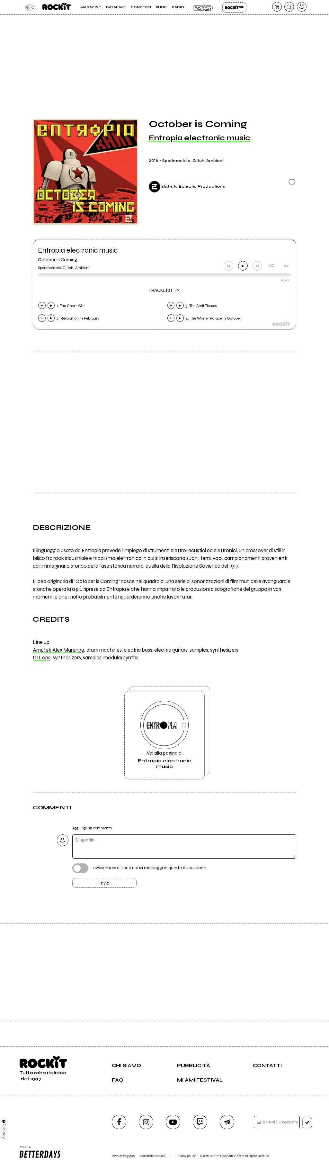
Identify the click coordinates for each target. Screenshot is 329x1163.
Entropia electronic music (199, 138)
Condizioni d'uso (152, 1156)
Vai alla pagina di (164, 759)
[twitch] (200, 1122)
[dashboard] (302, 7)
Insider (203, 7)
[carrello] (277, 7)
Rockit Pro (234, 7)
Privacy (4, 1131)
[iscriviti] (307, 1122)
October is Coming (57, 260)
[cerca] (289, 7)
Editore (23, 1149)
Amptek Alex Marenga (58, 650)
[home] (56, 7)
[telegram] (227, 1122)
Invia (104, 883)
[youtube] (173, 1122)
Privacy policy (185, 1156)
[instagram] (146, 1122)
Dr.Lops (41, 658)
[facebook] (119, 1122)
